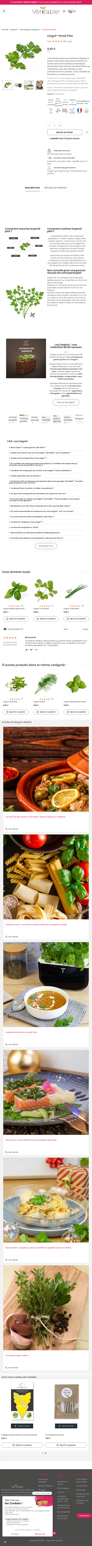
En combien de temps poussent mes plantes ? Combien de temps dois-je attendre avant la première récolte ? (43, 464)
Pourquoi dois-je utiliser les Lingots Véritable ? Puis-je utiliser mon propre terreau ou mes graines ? (44, 500)
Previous (7, 56)
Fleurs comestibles (46, 418)
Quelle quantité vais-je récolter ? (26, 476)
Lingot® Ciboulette (71, 609)
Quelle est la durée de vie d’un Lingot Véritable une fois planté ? (40, 453)
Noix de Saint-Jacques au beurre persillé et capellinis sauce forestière (38, 1247)
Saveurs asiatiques (68, 418)
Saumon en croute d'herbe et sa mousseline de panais (31, 1140)
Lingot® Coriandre (41, 609)
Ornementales (79, 418)
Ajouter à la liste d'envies (87, 132)
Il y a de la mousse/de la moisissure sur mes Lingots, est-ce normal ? (42, 511)
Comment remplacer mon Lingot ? (27, 522)
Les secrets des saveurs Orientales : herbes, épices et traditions (35, 816)
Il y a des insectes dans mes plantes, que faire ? (32, 516)
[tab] (46, 447)
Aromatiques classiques (13, 418)
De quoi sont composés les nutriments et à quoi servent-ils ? (38, 493)
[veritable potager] (23, 55)
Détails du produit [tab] (55, 187)
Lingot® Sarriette (10, 702)
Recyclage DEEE (63, 1512)
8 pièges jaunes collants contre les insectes (63, 1435)
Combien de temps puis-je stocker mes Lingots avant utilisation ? (41, 470)
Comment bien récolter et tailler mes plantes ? (32, 488)
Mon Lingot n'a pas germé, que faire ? (28, 447)
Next (39, 56)
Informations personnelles (81, 1480)
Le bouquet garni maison (17, 1355)
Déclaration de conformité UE (63, 1506)
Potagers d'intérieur (42, 1491)
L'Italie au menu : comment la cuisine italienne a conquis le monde (36, 924)
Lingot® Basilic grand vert (14, 609)
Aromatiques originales (24, 420)
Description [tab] (32, 187)
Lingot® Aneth (39, 702)
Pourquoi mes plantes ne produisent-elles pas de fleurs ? (37, 538)
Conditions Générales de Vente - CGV (62, 1498)
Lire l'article (11, 829)
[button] (66, 402)
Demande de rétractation (62, 1517)
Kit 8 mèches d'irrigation (11, 1435)
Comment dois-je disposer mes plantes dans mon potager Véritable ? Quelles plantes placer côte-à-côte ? (46, 482)
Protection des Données (82, 1501)
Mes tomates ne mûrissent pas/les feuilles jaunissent (35, 533)
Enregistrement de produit (82, 1495)
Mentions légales (45, 1486)
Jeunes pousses (35, 418)
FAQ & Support (63, 1488)
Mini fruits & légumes (57, 418)
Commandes (82, 1486)
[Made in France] (79, 111)
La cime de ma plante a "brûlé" (25, 527)
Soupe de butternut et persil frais (21, 1032)
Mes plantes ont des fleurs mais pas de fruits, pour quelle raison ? (41, 506)
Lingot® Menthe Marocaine (75, 702)
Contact (60, 1492)
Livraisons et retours (62, 1482)
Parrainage (80, 1490)
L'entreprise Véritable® (43, 1480)
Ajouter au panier (64, 132)
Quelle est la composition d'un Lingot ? (29, 458)
